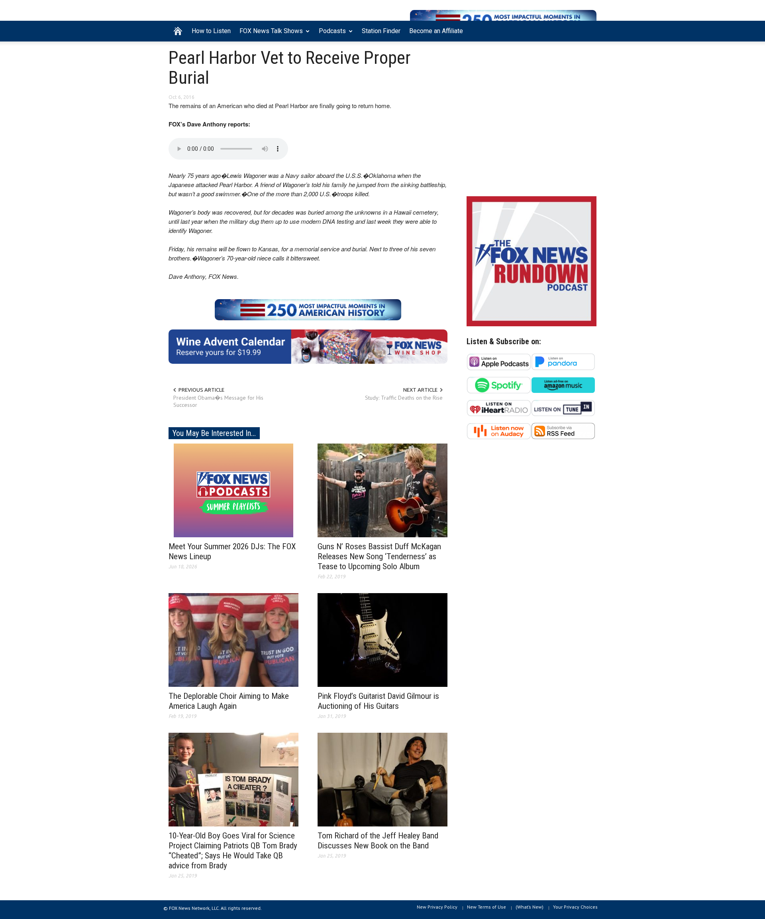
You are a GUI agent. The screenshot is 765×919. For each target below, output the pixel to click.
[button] (588, 30)
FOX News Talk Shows (269, 34)
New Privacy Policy (437, 907)
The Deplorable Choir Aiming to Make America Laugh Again (229, 701)
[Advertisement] (531, 121)
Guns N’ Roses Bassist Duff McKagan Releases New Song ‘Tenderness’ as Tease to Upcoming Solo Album (379, 556)
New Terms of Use (486, 907)
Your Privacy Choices (575, 907)
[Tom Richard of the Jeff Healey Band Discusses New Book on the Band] (382, 779)
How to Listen (211, 31)
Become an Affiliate (436, 31)
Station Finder (381, 31)
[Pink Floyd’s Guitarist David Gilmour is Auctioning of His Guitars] (382, 639)
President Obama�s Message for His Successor (218, 401)
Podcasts (330, 34)
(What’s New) (529, 907)
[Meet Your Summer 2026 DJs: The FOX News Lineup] (233, 489)
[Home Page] (178, 31)
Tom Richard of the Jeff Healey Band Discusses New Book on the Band (378, 840)
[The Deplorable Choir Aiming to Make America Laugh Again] (233, 639)
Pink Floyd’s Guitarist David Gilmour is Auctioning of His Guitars (378, 701)
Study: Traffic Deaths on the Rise (404, 397)
